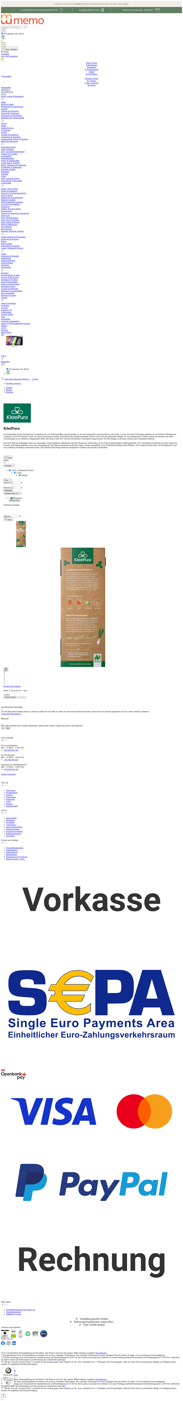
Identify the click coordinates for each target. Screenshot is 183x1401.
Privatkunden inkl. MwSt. (14, 34)
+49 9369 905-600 (10, 760)
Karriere (9, 795)
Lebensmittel (6, 183)
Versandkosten (101, 1353)
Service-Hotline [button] (7, 738)
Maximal (12, 488)
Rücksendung (11, 855)
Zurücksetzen (14, 500)
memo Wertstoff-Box (14, 827)
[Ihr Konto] (3, 44)
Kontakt (9, 804)
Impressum (10, 799)
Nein (7, 728)
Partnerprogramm (13, 829)
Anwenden (8, 490)
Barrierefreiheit (12, 806)
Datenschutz (11, 797)
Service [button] (4, 810)
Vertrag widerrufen (8, 774)
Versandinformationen (14, 848)
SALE (3, 356)
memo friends (11, 818)
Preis (6, 480)
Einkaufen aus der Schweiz (16, 857)
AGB (8, 802)
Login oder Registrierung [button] (11, 714)
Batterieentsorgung (13, 834)
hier (63, 1360)
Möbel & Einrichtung (9, 141)
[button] (3, 38)
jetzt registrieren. (11, 56)
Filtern (9, 458)
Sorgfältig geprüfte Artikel (89, 10)
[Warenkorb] (2, 61)
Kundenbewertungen (14, 831)
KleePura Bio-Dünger (12, 686)
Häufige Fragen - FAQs (15, 859)
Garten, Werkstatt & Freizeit (12, 248)
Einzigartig (22, 697)
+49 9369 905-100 (10, 750)
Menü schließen (11, 49)
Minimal (12, 483)
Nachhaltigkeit (11, 793)
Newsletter (10, 822)
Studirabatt (10, 820)
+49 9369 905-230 (10, 769)
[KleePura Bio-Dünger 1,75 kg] (20, 546)
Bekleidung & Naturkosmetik (12, 118)
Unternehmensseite (13, 1312)
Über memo (10, 790)
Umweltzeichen (11, 493)
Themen (4, 298)
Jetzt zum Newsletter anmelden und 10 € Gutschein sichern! (42, 733)
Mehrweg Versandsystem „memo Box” (138, 10)
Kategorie (8, 466)
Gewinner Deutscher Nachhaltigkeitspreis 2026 (39, 10)
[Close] (2, 724)
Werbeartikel (6, 267)
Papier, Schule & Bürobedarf (12, 96)
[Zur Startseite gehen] (23, 25)
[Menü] (3, 30)
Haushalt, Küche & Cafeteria (12, 231)
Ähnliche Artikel (10, 697)
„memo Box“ (11, 825)
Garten (19, 473)
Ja (3, 728)
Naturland (18, 498)
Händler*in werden (13, 1314)
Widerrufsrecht (12, 852)
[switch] (8, 1382)
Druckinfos (10, 836)
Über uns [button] (4, 783)
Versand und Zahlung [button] (9, 840)
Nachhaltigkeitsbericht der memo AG (20, 1310)
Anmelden (5, 54)
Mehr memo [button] (6, 1302)
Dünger (24, 475)
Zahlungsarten (11, 850)
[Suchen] (26, 27)
